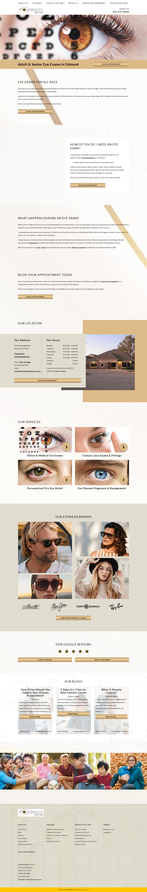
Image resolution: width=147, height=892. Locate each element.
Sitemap (21, 835)
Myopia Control (80, 844)
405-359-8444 (121, 11)
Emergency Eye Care (82, 832)
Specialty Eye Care (54, 3)
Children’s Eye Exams (53, 832)
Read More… (35, 717)
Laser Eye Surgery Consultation (85, 841)
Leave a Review (45, 660)
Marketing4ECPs (69, 889)
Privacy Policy (22, 841)
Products (73, 3)
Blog (19, 832)
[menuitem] (23, 3)
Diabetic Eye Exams (53, 841)
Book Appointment (119, 3)
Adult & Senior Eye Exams (55, 829)
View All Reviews (102, 660)
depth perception (79, 247)
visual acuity (33, 243)
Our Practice (22, 829)
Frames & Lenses (109, 829)
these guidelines (88, 158)
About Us (23, 3)
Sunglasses (107, 832)
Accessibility (22, 838)
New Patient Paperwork (93, 3)
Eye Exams (36, 3)
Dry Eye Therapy (80, 829)
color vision (41, 247)
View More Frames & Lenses (73, 618)
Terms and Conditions (25, 844)
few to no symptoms (110, 281)
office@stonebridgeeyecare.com (27, 371)
